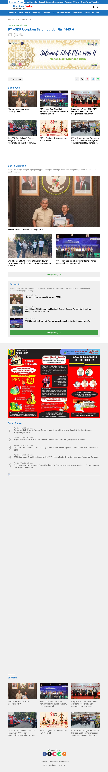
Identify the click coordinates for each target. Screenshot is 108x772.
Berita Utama (13, 25)
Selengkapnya (53, 274)
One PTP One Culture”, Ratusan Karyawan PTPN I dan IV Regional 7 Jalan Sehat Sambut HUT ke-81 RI (22, 140)
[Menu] (10, 7)
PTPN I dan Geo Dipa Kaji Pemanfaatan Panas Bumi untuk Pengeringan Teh (54, 111)
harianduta (18, 34)
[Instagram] (54, 754)
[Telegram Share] (93, 79)
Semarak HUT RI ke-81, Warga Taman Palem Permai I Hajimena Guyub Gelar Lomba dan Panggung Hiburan (53, 431)
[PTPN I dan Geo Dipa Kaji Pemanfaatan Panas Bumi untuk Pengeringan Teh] (54, 98)
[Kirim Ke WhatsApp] (98, 79)
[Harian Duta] (22, 7)
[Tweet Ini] (82, 79)
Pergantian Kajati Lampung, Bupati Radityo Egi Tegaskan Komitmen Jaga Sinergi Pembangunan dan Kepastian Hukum (56, 466)
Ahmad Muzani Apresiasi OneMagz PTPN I (19, 110)
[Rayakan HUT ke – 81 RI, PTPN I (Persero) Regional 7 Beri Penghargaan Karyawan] (85, 98)
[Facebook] (45, 754)
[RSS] (64, 754)
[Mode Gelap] (94, 7)
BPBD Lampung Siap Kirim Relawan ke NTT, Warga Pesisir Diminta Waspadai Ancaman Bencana (56, 457)
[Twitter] (49, 754)
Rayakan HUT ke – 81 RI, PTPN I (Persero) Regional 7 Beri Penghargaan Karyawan (84, 111)
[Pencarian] (98, 7)
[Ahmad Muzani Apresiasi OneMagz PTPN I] (22, 99)
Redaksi (43, 761)
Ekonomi (23, 25)
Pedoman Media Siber (59, 761)
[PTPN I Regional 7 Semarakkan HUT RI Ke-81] (54, 128)
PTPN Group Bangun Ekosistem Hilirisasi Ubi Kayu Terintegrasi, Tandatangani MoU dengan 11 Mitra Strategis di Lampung (85, 140)
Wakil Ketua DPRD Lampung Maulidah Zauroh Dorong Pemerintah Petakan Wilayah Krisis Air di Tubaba (29, 263)
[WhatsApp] (59, 754)
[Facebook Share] (77, 79)
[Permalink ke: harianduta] (10, 34)
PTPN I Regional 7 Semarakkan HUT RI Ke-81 (53, 139)
